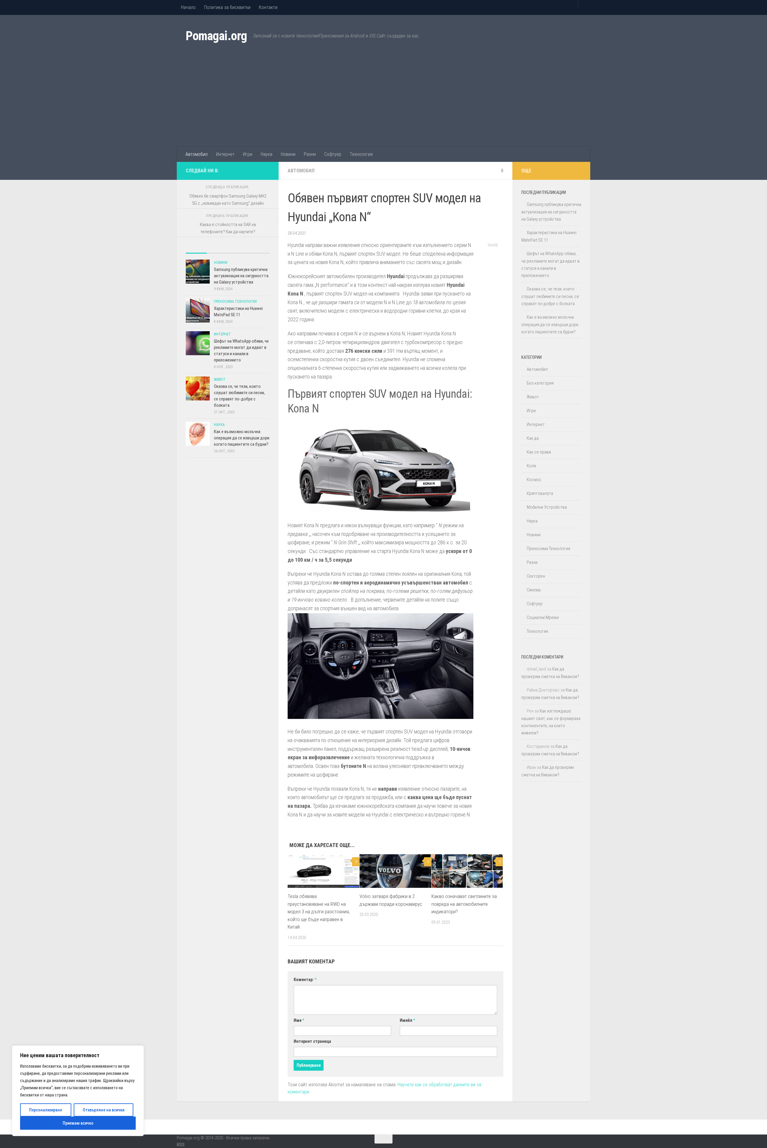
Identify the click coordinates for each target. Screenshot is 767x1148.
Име (299, 1020)
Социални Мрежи (543, 617)
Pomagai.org (216, 35)
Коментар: (305, 979)
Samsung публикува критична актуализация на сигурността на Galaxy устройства (241, 276)
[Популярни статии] (217, 251)
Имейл (407, 1020)
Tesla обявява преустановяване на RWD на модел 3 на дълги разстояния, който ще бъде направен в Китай (319, 911)
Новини (288, 154)
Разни (310, 154)
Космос (534, 479)
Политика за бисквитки (227, 7)
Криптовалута (540, 493)
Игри (247, 154)
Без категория (540, 383)
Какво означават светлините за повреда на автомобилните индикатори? (464, 904)
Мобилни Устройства (547, 507)
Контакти (268, 7)
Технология (361, 154)
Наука (266, 154)
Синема (533, 590)
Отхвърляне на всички (103, 1110)
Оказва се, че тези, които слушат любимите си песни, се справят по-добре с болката (550, 296)
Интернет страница (312, 1041)
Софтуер (332, 154)
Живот (220, 379)
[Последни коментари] (238, 251)
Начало (188, 7)
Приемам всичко (78, 1123)
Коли (531, 465)
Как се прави (539, 452)
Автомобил (196, 154)
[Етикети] (259, 251)
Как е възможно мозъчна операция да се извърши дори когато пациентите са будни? (241, 438)
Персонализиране (45, 1110)
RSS (181, 1144)
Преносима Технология (235, 301)
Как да (533, 438)
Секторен (536, 576)
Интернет (225, 154)
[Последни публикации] (196, 251)
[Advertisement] (383, 102)
